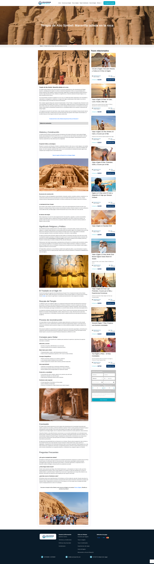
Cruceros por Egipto (66, 2)
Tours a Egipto (75, 2)
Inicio (59, 2)
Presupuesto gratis (109, 3)
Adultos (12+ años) (96, 385)
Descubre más (110, 79)
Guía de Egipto (92, 2)
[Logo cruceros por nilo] (44, 3)
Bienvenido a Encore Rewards (86, 552)
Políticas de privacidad (65, 543)
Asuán (43, 295)
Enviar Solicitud (103, 399)
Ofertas (98, 2)
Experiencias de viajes (84, 546)
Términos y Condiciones (65, 540)
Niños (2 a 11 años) (108, 385)
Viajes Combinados (84, 2)
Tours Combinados (83, 543)
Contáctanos (62, 546)
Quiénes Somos (63, 536)
